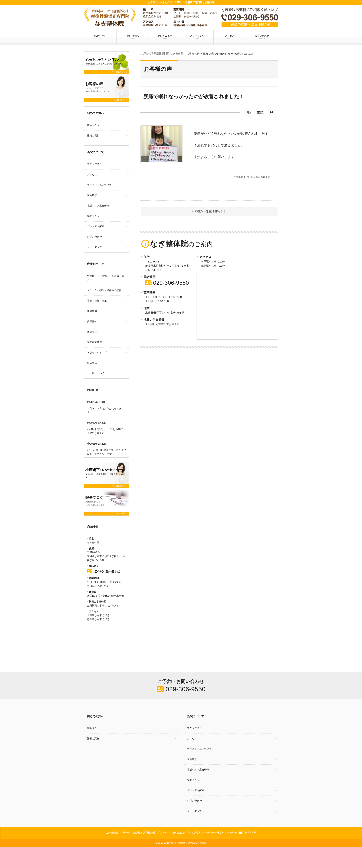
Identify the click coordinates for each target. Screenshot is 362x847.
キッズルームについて (99, 184)
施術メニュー (165, 37)
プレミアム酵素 (95, 226)
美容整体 (92, 321)
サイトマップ (94, 247)
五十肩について (95, 373)
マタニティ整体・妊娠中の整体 (104, 290)
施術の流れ (133, 37)
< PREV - (209, 211)
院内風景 (92, 195)
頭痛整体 (92, 331)
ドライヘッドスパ (97, 352)
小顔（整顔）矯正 (97, 300)
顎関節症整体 (94, 342)
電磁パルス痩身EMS (98, 205)
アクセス (230, 37)
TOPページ (100, 37)
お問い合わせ (262, 37)
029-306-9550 (167, 283)
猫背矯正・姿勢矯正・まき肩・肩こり (105, 278)
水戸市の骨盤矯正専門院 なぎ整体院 (188, 843)
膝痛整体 (92, 362)
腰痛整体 (92, 311)
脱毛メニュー (94, 216)
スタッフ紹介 (197, 37)
